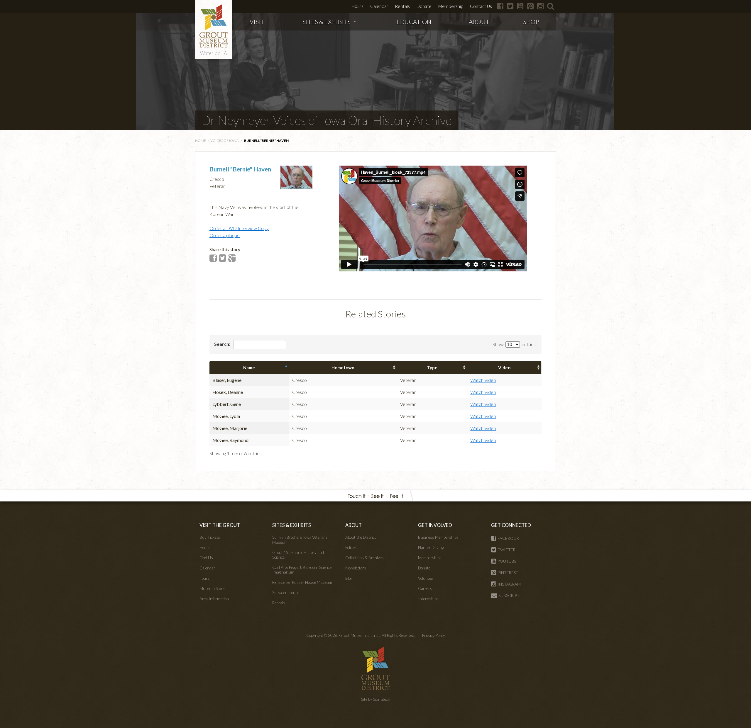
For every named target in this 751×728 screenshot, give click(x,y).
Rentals (402, 6)
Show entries (514, 344)
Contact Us (481, 6)
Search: (222, 344)
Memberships (430, 557)
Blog (348, 578)
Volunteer (426, 578)
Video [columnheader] (504, 367)
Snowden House (285, 592)
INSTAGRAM (509, 584)
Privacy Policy (433, 635)
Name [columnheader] (249, 367)
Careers (425, 588)
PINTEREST (508, 572)
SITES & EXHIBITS (326, 21)
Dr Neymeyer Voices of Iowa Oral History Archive (326, 120)
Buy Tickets (209, 537)
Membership (450, 6)
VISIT (257, 21)
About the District (360, 537)
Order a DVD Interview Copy (239, 228)
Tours (204, 578)
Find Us (206, 557)
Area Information (214, 598)
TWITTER (506, 549)
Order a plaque (224, 235)
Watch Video (483, 380)
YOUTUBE (507, 561)
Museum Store (211, 588)
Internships (428, 598)
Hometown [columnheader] (342, 367)
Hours (357, 6)
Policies (351, 547)
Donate (424, 6)
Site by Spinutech (375, 699)
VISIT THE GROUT (219, 525)
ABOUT (479, 21)
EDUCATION (414, 21)
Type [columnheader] (432, 367)
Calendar (379, 6)
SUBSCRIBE (509, 595)
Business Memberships (438, 537)
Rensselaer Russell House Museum (302, 582)
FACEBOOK (508, 538)
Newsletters (355, 568)
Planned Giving (431, 547)
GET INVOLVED (435, 525)
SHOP (531, 21)
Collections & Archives (364, 557)
